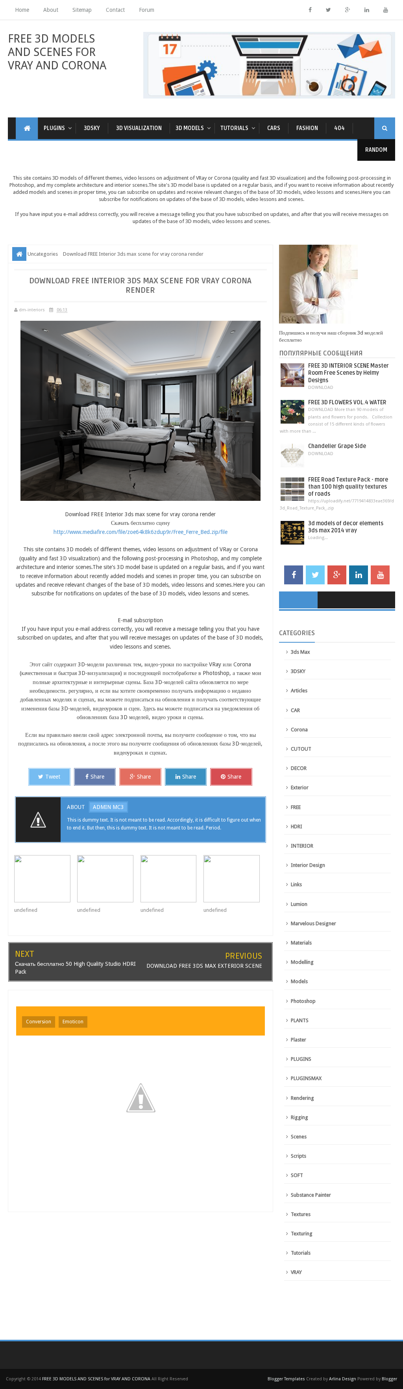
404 (339, 128)
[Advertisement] (201, 1314)
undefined (25, 910)
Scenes (299, 1137)
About (50, 10)
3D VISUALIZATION (139, 128)
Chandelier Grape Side (337, 446)
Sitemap (82, 10)
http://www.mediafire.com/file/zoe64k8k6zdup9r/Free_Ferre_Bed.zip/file (140, 532)
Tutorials (301, 1253)
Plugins (54, 128)
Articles (299, 691)
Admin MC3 (108, 807)
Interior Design (308, 865)
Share (97, 777)
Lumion (299, 904)
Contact (115, 10)
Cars (273, 128)
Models (299, 981)
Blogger (389, 1379)
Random (376, 150)
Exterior (300, 787)
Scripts (298, 1156)
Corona (299, 730)
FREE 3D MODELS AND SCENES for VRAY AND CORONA (57, 52)
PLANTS (300, 1020)
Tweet (52, 777)
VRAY (296, 1272)
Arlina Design (342, 1379)
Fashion (307, 128)
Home (22, 10)
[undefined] (45, 878)
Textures (301, 1214)
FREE (296, 807)
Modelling (302, 962)
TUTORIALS (234, 128)
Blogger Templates (286, 1379)
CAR (295, 710)
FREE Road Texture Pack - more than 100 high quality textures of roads (348, 486)
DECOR (299, 768)
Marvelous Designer (313, 923)
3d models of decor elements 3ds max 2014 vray (345, 527)
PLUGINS (301, 1059)
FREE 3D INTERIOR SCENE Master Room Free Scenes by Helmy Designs (348, 373)
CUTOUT (301, 749)
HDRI (296, 826)
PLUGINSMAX (306, 1078)
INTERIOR (302, 846)
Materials (301, 943)
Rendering (302, 1098)
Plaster (298, 1040)
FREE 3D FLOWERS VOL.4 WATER (347, 402)
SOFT (297, 1175)
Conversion (38, 1022)
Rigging (299, 1117)
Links (296, 884)
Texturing (301, 1234)
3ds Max (300, 652)
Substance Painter (311, 1195)
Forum (146, 10)
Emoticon (73, 1022)
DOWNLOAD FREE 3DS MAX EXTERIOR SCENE (204, 966)
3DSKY (92, 128)
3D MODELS (190, 128)
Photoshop (303, 1001)
